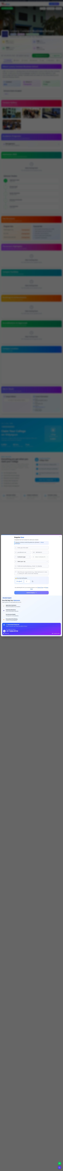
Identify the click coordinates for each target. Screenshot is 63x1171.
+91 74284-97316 (12, 631)
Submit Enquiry (31, 592)
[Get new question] (32, 581)
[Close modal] (60, 537)
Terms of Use (40, 587)
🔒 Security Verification (21, 578)
